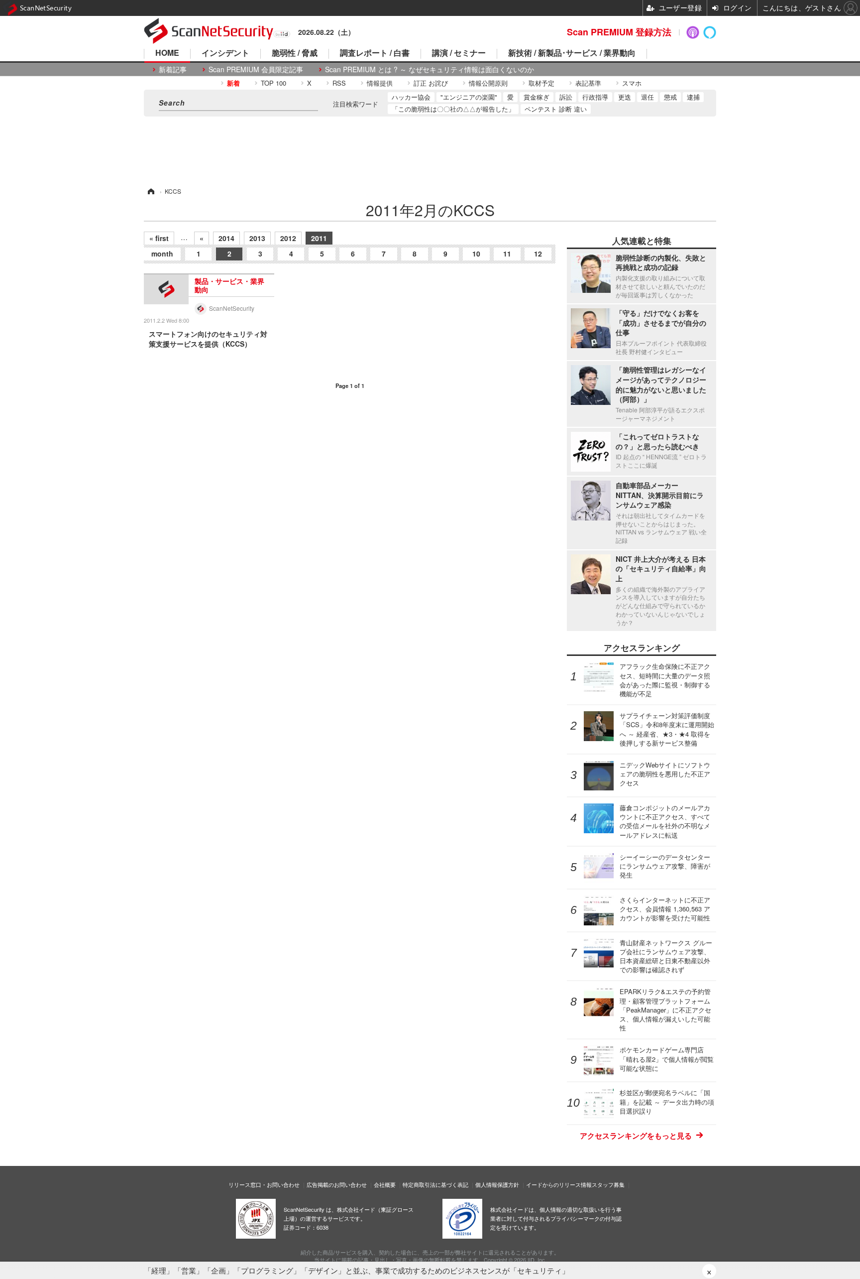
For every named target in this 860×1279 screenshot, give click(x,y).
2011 (319, 238)
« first (159, 238)
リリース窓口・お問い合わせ (264, 1184)
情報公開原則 (488, 83)
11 (507, 253)
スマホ (632, 83)
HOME (167, 53)
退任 (647, 97)
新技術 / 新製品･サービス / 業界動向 (572, 53)
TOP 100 (273, 83)
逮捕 (693, 97)
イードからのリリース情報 (559, 1184)
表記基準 (588, 83)
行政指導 (595, 97)
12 (538, 253)
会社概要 (385, 1184)
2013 (257, 238)
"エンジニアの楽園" (468, 97)
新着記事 (173, 69)
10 (476, 253)
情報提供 (380, 83)
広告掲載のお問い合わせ (337, 1184)
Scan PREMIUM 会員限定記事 (256, 69)
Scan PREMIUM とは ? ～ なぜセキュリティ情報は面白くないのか (429, 69)
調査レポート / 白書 (375, 53)
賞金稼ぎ (536, 97)
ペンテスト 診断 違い (556, 109)
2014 (226, 238)
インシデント (225, 53)
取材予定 (541, 83)
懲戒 (670, 97)
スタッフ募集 (608, 1184)
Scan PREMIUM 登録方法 (619, 31)
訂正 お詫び (431, 83)
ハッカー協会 (411, 97)
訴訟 (565, 97)
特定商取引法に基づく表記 (435, 1184)
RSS (339, 83)
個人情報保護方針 (497, 1184)
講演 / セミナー (459, 53)
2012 (288, 238)
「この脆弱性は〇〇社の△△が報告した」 (453, 109)
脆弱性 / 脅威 (295, 53)
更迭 (624, 97)
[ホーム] (150, 191)
